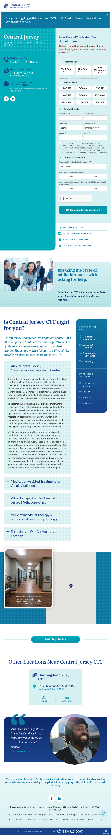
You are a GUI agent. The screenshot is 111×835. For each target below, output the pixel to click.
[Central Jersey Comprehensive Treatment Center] (17, 5)
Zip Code (64, 123)
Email (87, 133)
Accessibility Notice (16, 819)
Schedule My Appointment (85, 209)
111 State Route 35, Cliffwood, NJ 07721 (81, 807)
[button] (70, 585)
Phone (62, 133)
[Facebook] (6, 99)
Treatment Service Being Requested (75, 161)
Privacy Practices (33, 819)
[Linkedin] (13, 99)
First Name (64, 113)
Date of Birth (90, 123)
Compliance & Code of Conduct (73, 819)
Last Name (89, 113)
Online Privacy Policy (50, 819)
